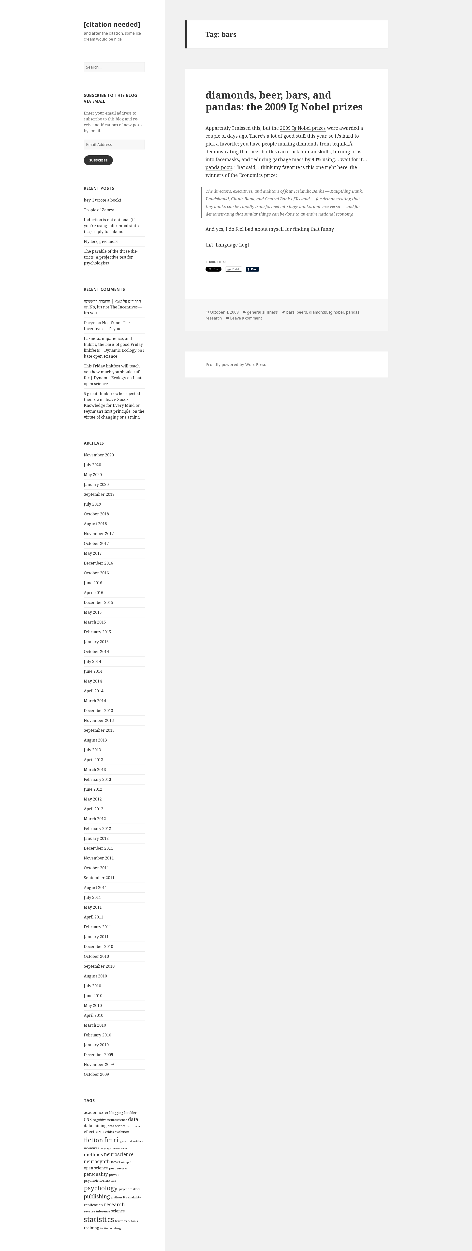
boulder (130, 1112)
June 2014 (93, 671)
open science (96, 1168)
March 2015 (95, 622)
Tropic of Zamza (99, 210)
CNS (88, 1119)
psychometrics (130, 1189)
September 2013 (99, 730)
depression (134, 1126)
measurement (120, 1148)
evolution (122, 1132)
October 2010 (96, 956)
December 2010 (98, 946)
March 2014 (95, 700)
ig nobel (336, 312)
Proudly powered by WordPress (236, 364)
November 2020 (99, 455)
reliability (133, 1197)
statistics (99, 1219)
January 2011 (96, 936)
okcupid (126, 1162)
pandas (352, 312)
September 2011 (99, 877)
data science (117, 1126)
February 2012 (97, 828)
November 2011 (99, 858)
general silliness (262, 312)
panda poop (219, 167)
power (114, 1174)
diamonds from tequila (322, 144)
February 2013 (97, 779)
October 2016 (96, 573)
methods (93, 1154)
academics (93, 1112)
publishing (97, 1196)
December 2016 (98, 563)
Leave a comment (246, 318)
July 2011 (92, 897)
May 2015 (93, 612)
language (105, 1148)
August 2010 (95, 976)
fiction (93, 1140)
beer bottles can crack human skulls (290, 151)
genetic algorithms (131, 1141)
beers (301, 312)
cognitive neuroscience (110, 1120)
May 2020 (93, 474)
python (116, 1197)
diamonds (318, 312)
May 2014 (93, 681)
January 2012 (96, 838)
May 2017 (93, 553)
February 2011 (97, 927)
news (115, 1161)
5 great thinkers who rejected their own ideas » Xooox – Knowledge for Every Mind (112, 399)
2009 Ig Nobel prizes (303, 128)
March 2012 (95, 818)
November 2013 (99, 720)
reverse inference (97, 1211)
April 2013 (93, 759)
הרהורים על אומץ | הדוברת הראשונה (112, 301)
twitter (104, 1228)
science (118, 1211)
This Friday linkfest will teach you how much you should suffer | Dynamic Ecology (112, 371)
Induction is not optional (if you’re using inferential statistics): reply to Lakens (112, 225)
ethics (109, 1132)
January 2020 (96, 484)
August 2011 (95, 887)
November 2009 (99, 1064)
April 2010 (93, 1015)
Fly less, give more (101, 241)
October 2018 (96, 514)
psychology (101, 1188)
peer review (118, 1168)
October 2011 (96, 868)
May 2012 (93, 799)
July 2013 (92, 750)
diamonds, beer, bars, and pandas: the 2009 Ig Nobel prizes (284, 100)
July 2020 (92, 464)
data (133, 1119)
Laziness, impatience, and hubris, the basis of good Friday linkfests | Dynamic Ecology (113, 344)
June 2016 (93, 582)
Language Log (231, 245)
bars (290, 312)
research (114, 1204)
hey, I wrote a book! (102, 200)
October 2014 (96, 651)
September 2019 (99, 494)
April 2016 (93, 592)
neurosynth (97, 1161)
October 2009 (96, 1074)
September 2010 (99, 966)
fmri (111, 1139)
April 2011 (93, 917)
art (106, 1113)
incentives (91, 1148)
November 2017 (99, 533)
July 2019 (92, 504)
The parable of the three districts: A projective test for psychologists (111, 257)
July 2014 (92, 661)
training (91, 1228)
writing (115, 1228)
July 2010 (92, 986)
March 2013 (95, 769)
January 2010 (96, 1044)
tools (134, 1221)
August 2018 (95, 523)
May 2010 (93, 1005)
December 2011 (98, 848)
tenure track (122, 1221)
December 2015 (98, 602)
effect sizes (94, 1131)
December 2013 (98, 710)
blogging (116, 1112)
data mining (95, 1125)
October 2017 (96, 543)
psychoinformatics (100, 1180)
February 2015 (97, 632)
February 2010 (97, 1035)
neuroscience (118, 1154)
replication (93, 1204)
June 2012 (93, 789)
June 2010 (93, 995)
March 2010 (95, 1025)
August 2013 (95, 740)
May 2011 (93, 907)
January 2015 (96, 641)
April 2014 (93, 691)
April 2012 (93, 809)
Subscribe (98, 160)
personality (96, 1174)
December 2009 (98, 1054)
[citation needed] (112, 24)
